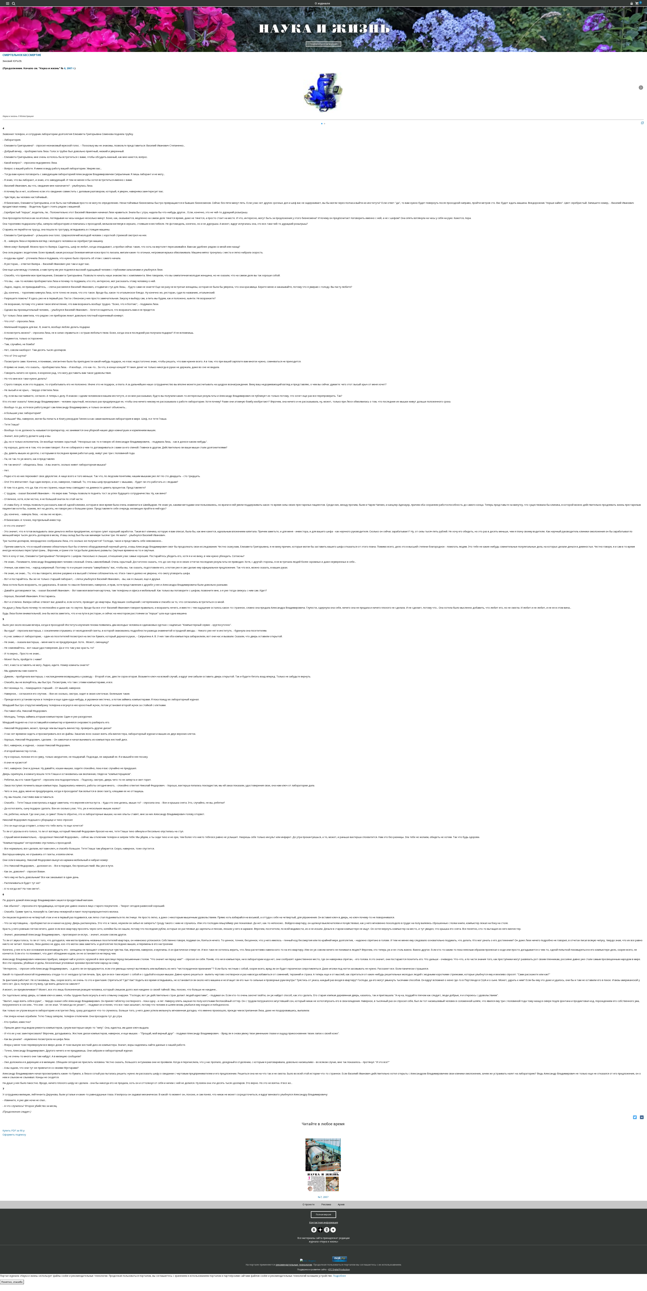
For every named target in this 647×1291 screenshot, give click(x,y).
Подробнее (339, 1275)
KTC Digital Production (339, 1269)
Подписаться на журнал (323, 44)
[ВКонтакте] (642, 1117)
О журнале (322, 3)
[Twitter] (635, 1117)
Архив (341, 1204)
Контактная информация (323, 1222)
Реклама (326, 1204)
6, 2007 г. (69, 68)
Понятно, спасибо (12, 1281)
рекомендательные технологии (294, 1264)
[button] (641, 87)
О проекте (309, 1204)
